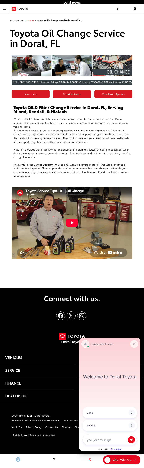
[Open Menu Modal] (4, 8)
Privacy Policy (34, 427)
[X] (71, 315)
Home (30, 20)
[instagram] (81, 315)
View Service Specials (113, 94)
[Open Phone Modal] (117, 8)
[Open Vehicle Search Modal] (54, 459)
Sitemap (66, 427)
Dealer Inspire (70, 420)
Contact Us (51, 427)
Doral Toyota (42, 415)
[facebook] (60, 315)
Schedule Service (72, 94)
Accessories (30, 94)
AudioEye (16, 427)
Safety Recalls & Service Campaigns (34, 434)
